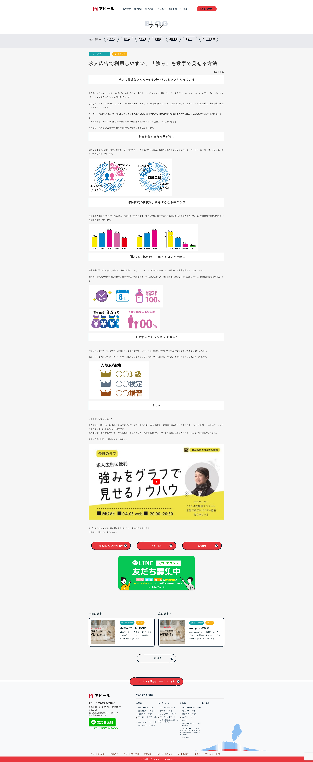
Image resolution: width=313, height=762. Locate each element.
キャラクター (187, 720)
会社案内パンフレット (146, 711)
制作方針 (138, 9)
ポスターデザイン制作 (146, 725)
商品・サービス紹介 (144, 695)
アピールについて (97, 754)
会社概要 (183, 9)
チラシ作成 (156, 546)
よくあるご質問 (183, 754)
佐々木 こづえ (119, 54)
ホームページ (163, 703)
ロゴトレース (187, 717)
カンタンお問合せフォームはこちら (156, 681)
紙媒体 (139, 703)
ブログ (197, 754)
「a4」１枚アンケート (99, 54)
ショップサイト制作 (168, 714)
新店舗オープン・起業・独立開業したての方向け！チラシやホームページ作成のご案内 (190, 731)
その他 (183, 703)
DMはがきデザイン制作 (147, 722)
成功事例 (173, 9)
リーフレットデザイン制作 (146, 718)
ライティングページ (168, 717)
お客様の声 (161, 9)
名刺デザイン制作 (145, 714)
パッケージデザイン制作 (191, 708)
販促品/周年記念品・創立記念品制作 (190, 724)
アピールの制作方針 (131, 754)
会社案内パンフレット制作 (111, 546)
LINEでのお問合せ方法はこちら (103, 728)
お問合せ (208, 9)
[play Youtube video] (156, 482)
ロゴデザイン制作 (189, 714)
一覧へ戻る (156, 658)
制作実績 (149, 9)
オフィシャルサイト (168, 708)
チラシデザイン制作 (146, 708)
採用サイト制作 (166, 711)
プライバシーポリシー (213, 754)
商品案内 (127, 9)
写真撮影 (185, 738)
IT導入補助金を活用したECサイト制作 (168, 721)
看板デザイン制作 (189, 711)
